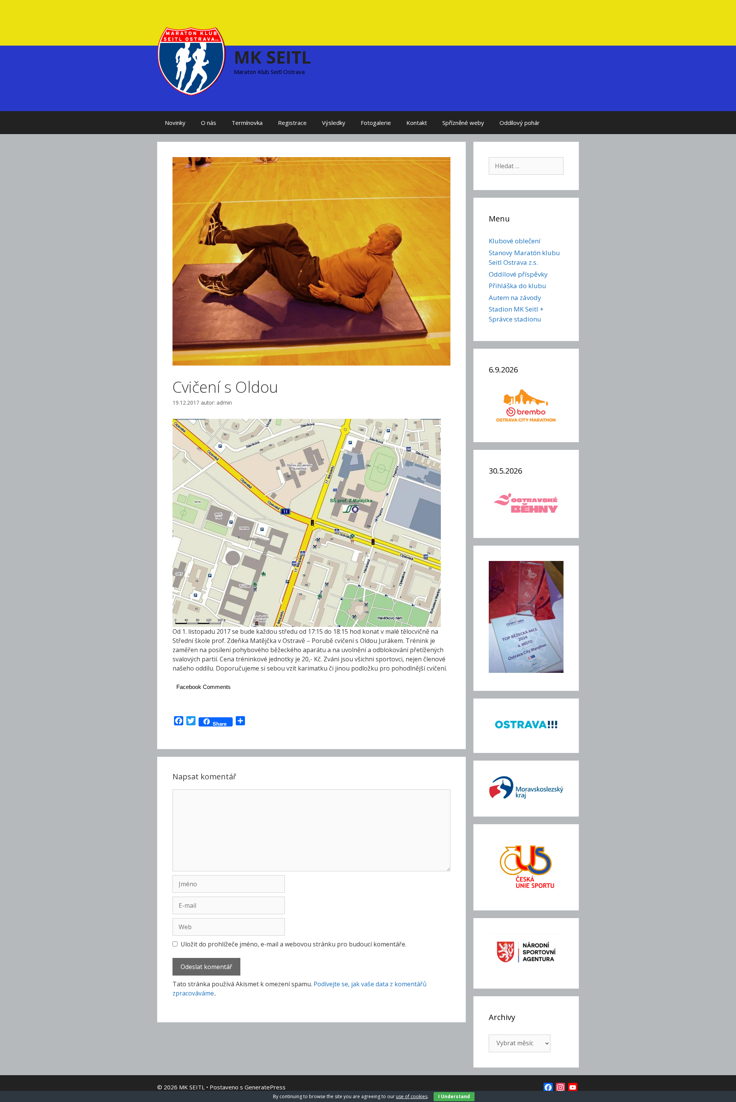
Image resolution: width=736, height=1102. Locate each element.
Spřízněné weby (463, 122)
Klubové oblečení (514, 240)
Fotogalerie (376, 122)
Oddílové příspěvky (518, 274)
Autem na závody (515, 297)
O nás (208, 122)
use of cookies (411, 1096)
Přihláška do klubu (517, 285)
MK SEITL (272, 57)
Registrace (292, 122)
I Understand (454, 1096)
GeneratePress (265, 1087)
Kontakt (416, 122)
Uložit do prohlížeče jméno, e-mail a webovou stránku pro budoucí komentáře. (293, 944)
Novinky (175, 122)
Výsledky (333, 122)
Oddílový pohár (519, 122)
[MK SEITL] (191, 60)
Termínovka (247, 122)
